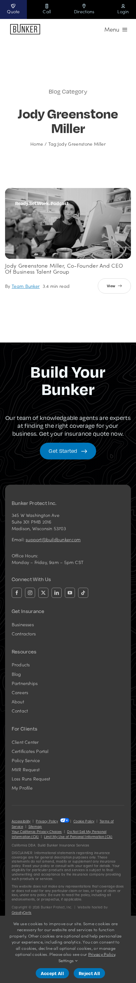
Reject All (89, 973)
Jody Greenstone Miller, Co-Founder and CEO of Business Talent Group (64, 268)
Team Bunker (26, 286)
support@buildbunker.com (53, 539)
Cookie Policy (83, 821)
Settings (67, 960)
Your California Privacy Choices (37, 831)
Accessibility (21, 821)
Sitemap (35, 826)
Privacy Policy (47, 821)
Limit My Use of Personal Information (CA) (78, 836)
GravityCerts (22, 912)
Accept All (52, 973)
